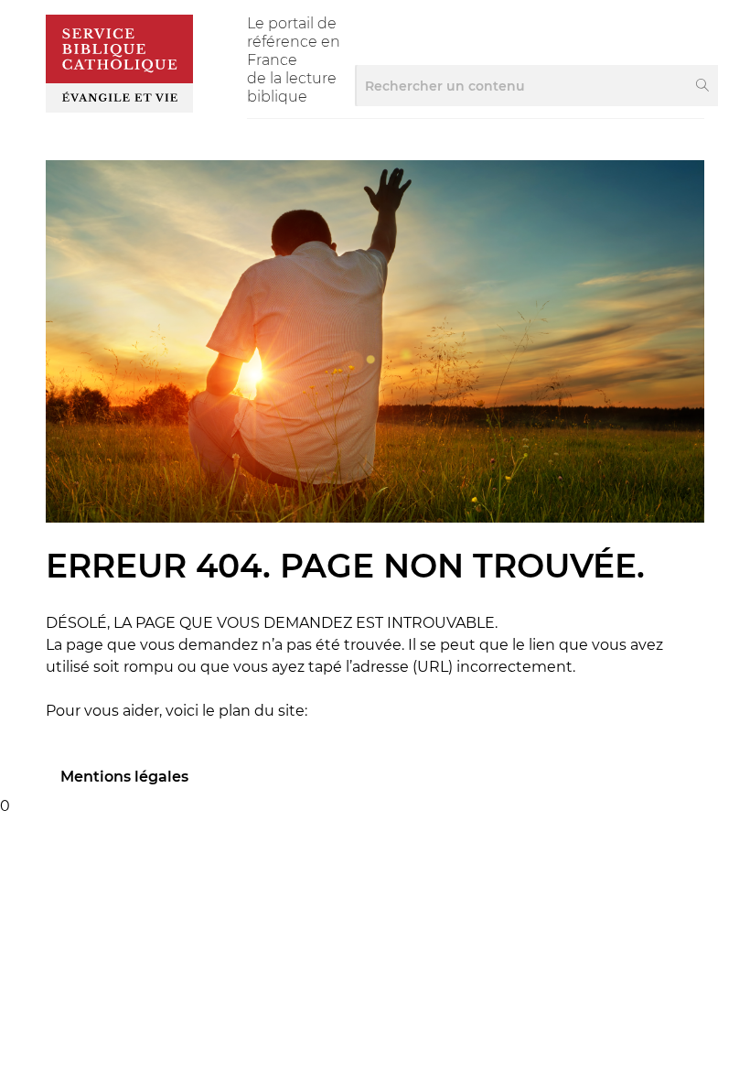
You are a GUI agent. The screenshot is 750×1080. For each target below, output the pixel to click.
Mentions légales (124, 776)
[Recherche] (703, 85)
